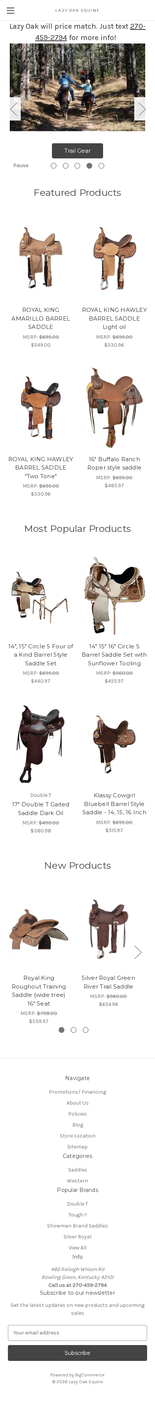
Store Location (78, 1136)
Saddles (77, 1170)
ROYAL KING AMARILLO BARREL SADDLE (40, 318)
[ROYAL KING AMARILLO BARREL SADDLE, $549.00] (41, 259)
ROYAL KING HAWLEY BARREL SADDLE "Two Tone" (40, 468)
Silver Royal (77, 1237)
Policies (77, 1114)
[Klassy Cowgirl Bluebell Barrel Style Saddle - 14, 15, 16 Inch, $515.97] (114, 744)
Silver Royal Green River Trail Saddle (108, 982)
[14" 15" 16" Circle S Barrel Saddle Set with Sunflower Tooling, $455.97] (114, 595)
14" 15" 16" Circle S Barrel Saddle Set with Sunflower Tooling (114, 655)
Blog (77, 1125)
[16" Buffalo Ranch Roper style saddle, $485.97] (114, 408)
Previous (13, 108)
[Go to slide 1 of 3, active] (61, 1030)
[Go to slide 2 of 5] (65, 166)
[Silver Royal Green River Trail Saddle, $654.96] (108, 929)
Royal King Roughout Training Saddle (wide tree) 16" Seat (39, 990)
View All (78, 1247)
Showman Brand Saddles (77, 1226)
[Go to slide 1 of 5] (53, 166)
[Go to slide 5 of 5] (101, 166)
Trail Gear (77, 150)
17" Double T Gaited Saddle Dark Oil (41, 809)
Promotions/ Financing (77, 1092)
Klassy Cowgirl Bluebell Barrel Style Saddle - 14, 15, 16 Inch (114, 804)
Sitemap (77, 1147)
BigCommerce (90, 1375)
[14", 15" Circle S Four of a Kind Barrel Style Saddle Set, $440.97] (41, 595)
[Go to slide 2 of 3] (73, 1030)
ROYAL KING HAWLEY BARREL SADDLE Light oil (114, 318)
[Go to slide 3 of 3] (85, 1030)
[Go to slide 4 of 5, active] (89, 166)
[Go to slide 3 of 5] (77, 166)
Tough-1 (77, 1215)
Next (141, 108)
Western (77, 1181)
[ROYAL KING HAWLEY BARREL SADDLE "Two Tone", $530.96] (41, 408)
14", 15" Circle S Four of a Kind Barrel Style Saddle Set (40, 655)
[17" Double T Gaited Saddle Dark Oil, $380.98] (41, 744)
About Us (78, 1103)
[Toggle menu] (10, 10)
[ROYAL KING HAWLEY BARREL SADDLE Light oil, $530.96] (114, 259)
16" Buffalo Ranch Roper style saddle (114, 463)
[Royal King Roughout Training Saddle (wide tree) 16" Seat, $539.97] (38, 929)
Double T (77, 1204)
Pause (20, 165)
